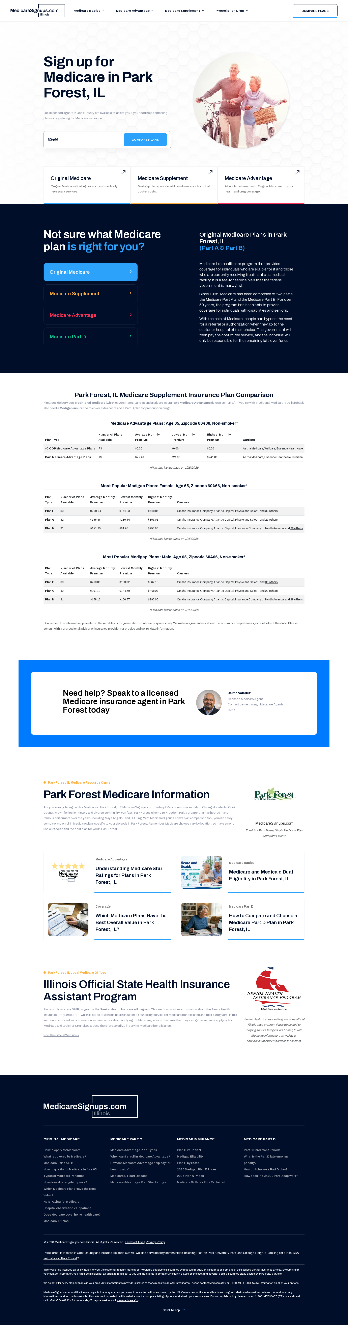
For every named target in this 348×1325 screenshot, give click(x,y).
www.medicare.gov (127, 1300)
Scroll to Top (171, 1310)
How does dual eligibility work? (65, 1182)
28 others (296, 528)
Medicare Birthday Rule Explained (201, 1182)
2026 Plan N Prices (190, 1175)
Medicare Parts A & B (58, 1163)
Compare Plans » (274, 835)
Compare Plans (315, 10)
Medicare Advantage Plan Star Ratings (138, 1182)
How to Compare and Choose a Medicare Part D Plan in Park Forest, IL (263, 922)
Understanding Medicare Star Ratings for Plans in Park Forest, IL (129, 875)
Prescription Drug (230, 10)
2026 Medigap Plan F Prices (196, 1169)
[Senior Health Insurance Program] (274, 989)
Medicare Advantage (133, 10)
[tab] (91, 273)
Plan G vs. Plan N (189, 1150)
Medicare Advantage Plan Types (133, 1150)
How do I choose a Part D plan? (265, 1169)
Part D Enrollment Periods (262, 1150)
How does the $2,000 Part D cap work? (271, 1175)
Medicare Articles (56, 1221)
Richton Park (205, 1252)
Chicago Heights (254, 1252)
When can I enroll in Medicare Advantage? (140, 1156)
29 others (271, 519)
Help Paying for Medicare (61, 1201)
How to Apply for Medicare (62, 1150)
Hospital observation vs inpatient (67, 1208)
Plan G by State (188, 1163)
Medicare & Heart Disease (128, 1175)
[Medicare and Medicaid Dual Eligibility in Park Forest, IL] (201, 872)
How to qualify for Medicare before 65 (70, 1169)
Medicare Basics (87, 10)
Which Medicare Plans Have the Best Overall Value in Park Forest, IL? (131, 922)
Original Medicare (71, 178)
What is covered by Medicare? (65, 1156)
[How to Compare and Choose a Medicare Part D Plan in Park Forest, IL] (201, 919)
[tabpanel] (240, 287)
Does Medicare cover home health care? (72, 1214)
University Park (225, 1252)
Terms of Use (134, 1242)
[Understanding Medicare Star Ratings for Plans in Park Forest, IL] (68, 872)
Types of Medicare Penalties (64, 1175)
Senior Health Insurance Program (125, 1009)
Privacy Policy (155, 1242)
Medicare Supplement (182, 10)
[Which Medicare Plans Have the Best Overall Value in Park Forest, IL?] (68, 919)
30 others (271, 511)
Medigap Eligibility (190, 1156)
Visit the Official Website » (61, 1035)
